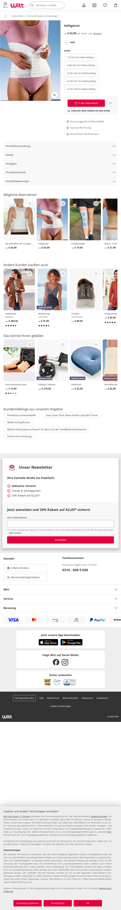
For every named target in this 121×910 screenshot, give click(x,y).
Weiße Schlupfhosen (18, 422)
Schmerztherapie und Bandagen (42, 16)
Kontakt (9, 558)
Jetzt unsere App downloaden (60, 635)
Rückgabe (11, 163)
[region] (60, 858)
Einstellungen (57, 903)
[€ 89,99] (85, 289)
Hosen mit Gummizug (19, 436)
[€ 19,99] (85, 219)
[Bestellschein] (94, 5)
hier (109, 831)
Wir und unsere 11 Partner (17, 816)
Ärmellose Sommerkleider (21, 415)
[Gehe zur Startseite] (17, 5)
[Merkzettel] (105, 5)
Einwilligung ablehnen (28, 903)
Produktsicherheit (16, 172)
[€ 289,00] (19, 289)
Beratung (10, 608)
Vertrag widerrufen (24, 698)
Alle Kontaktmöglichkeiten (25, 577)
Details (10, 154)
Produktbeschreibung (18, 146)
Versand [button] (97, 33)
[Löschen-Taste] (61, 5)
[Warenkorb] (115, 5)
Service (8, 598)
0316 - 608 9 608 (75, 570)
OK (87, 903)
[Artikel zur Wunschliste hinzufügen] (110, 103)
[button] (5, 5)
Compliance (102, 698)
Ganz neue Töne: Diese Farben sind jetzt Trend (72, 415)
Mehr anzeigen (15, 532)
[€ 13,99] (19, 360)
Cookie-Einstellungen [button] (60, 706)
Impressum (87, 698)
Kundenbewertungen (18, 181)
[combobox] (51, 5)
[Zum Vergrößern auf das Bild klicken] (54, 95)
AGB (41, 698)
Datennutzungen (99, 816)
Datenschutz (53, 698)
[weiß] (66, 42)
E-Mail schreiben (18, 568)
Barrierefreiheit (70, 698)
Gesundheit (18, 16)
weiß (72, 42)
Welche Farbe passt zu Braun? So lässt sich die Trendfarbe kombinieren (46, 429)
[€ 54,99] (19, 219)
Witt (6, 589)
